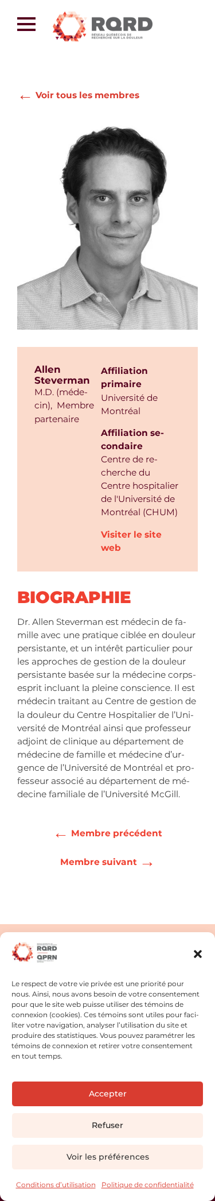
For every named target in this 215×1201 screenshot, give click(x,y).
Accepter (108, 1093)
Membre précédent (107, 831)
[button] (198, 954)
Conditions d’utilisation (56, 1184)
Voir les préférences (108, 1157)
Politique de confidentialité (147, 1184)
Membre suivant (107, 859)
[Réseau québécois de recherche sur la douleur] (115, 26)
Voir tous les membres (78, 94)
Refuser (107, 1125)
